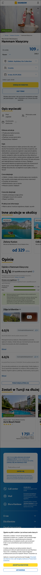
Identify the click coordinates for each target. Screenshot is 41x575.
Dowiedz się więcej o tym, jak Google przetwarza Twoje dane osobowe (19, 558)
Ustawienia (24, 570)
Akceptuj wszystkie (21, 565)
